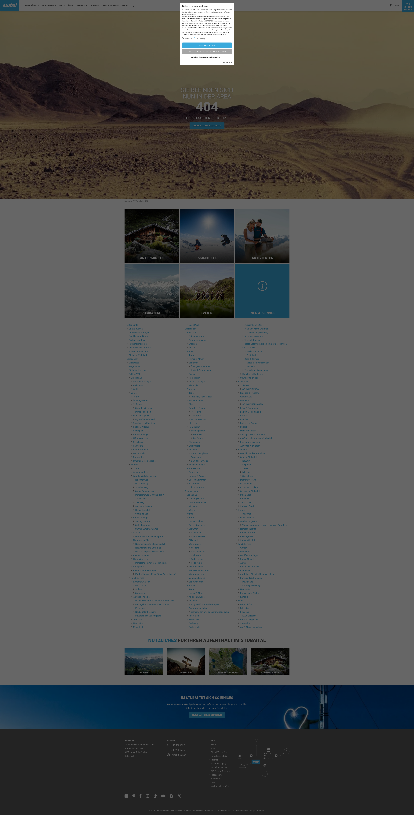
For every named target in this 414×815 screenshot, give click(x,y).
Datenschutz (227, 62)
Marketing (201, 39)
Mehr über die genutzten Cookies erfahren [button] (205, 57)
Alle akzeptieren (207, 45)
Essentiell (188, 39)
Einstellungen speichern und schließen (206, 52)
